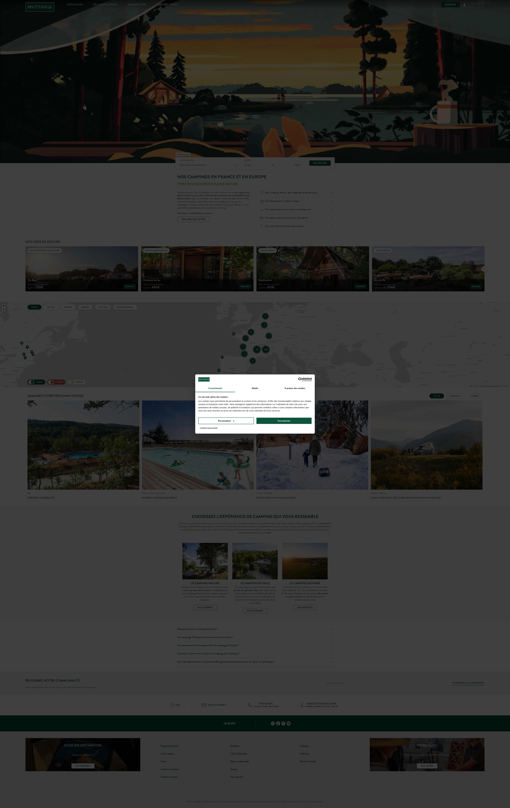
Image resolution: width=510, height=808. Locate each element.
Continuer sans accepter (209, 428)
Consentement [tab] (215, 388)
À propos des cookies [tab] (295, 388)
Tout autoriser (283, 421)
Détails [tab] (255, 388)
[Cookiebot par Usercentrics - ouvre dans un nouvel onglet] (300, 379)
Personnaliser (224, 421)
